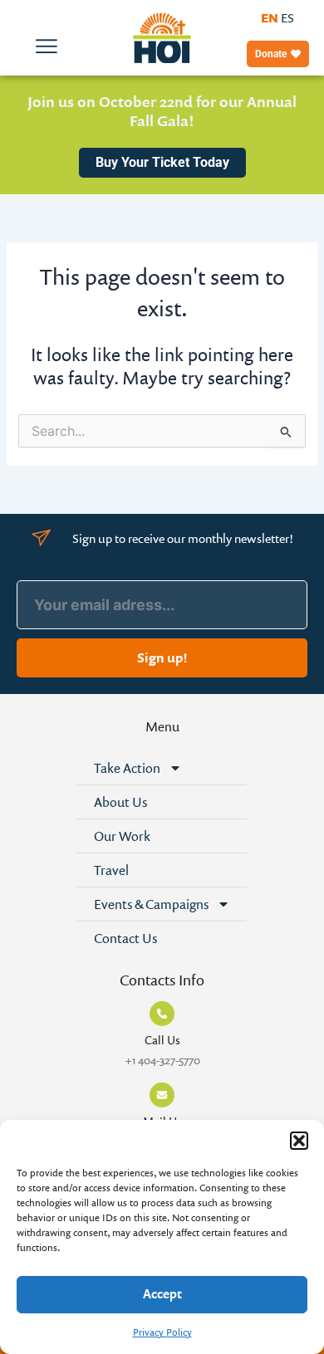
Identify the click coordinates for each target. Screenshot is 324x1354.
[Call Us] (162, 1013)
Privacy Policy (162, 1332)
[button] (299, 1140)
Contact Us (125, 938)
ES (287, 18)
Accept (162, 1294)
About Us (120, 802)
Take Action (127, 768)
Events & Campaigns (151, 904)
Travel (111, 870)
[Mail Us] (162, 1095)
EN (269, 18)
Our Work (122, 836)
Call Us (162, 1040)
